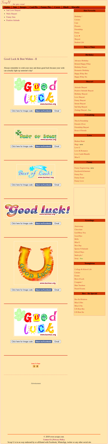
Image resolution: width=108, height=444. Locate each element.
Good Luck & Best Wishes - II (20, 58)
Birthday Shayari (81, 94)
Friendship (79, 29)
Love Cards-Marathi (82, 154)
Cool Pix (34, 7)
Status (7, 7)
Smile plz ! (79, 255)
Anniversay (79, 226)
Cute (76, 23)
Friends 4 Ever (80, 124)
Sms (15, 7)
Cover (57, 7)
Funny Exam (79, 178)
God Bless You (80, 233)
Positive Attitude (13, 20)
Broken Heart (80, 141)
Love (77, 36)
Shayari (77, 39)
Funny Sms (10, 17)
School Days (79, 252)
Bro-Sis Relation (81, 299)
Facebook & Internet (82, 171)
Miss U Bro (79, 302)
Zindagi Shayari (83, 110)
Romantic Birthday (82, 70)
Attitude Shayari (81, 87)
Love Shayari (80, 97)
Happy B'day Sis (81, 77)
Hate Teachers (80, 285)
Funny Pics (46, 7)
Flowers (77, 26)
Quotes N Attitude (81, 249)
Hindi (65, 7)
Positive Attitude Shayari (84, 91)
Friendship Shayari (82, 127)
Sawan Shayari (80, 104)
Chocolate (78, 229)
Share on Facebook (43, 111)
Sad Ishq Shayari (81, 107)
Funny (77, 33)
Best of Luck (79, 279)
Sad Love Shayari (13, 10)
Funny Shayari (80, 100)
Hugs (79, 144)
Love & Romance (81, 151)
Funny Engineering (84, 168)
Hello (77, 239)
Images (23, 7)
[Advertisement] (36, 39)
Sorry (79, 258)
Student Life (79, 42)
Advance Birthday (81, 61)
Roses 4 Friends (80, 130)
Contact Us (47, 440)
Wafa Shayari (11, 14)
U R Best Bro (80, 309)
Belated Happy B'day (83, 64)
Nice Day (78, 245)
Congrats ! (78, 282)
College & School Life (83, 269)
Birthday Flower (81, 67)
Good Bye (78, 236)
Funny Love (79, 181)
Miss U (77, 157)
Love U (77, 147)
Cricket (77, 20)
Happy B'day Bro (81, 74)
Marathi (75, 7)
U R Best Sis (79, 312)
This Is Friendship (81, 121)
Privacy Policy (59, 440)
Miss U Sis (79, 306)
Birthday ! (78, 16)
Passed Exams (80, 289)
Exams (77, 276)
